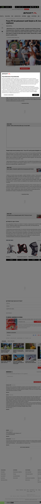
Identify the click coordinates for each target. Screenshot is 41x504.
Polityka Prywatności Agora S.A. (15, 92)
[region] (20, 84)
